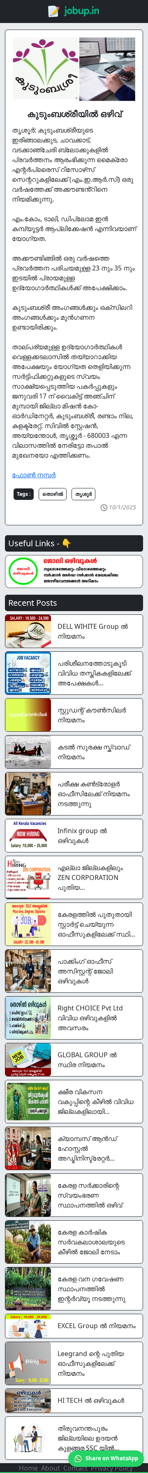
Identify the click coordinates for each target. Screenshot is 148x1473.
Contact (75, 1468)
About (50, 1468)
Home (28, 1468)
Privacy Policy (112, 1468)
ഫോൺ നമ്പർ (34, 474)
